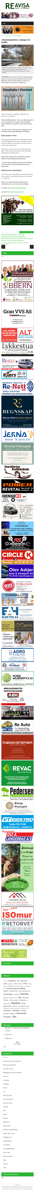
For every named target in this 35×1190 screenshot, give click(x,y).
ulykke (12, 1013)
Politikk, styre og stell (8, 1133)
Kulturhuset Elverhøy (24, 991)
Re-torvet (25, 998)
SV (27, 1008)
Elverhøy (20, 983)
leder (4, 1110)
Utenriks (5, 1163)
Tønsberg (15, 1010)
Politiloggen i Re (7, 1137)
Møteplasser (6, 1122)
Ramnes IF (6, 997)
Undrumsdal (5, 243)
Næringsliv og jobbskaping (10, 1129)
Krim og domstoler (8, 1099)
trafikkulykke (7, 1010)
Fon (25, 983)
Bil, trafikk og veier (26, 232)
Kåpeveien (20, 242)
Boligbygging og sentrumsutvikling (12, 1072)
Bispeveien (24, 981)
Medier (5, 1114)
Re (19, 997)
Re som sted (6, 1152)
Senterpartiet (6, 1008)
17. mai (5, 981)
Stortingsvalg (23, 1008)
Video (4, 1167)
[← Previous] (3, 247)
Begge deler (9, 1038)
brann (5, 983)
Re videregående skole (23, 1006)
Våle (14, 1016)
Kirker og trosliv (7, 1095)
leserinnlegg (7, 994)
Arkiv (4, 1046)
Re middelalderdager (9, 1148)
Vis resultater (17, 1044)
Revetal (26, 242)
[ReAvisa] (17, 9)
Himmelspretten (12, 242)
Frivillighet (6, 1084)
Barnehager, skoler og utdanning (12, 1061)
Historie (5, 1087)
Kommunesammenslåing (16, 988)
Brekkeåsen (10, 983)
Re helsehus (22, 1000)
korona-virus (14, 991)
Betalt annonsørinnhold (9, 1065)
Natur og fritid (7, 1125)
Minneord (5, 1118)
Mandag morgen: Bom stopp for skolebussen (13, 236)
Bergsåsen (12, 981)
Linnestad (16, 994)
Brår (15, 983)
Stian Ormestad (17, 35)
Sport (4, 1160)
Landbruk (5, 1106)
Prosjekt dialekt (7, 1141)
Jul (24, 986)
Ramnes (24, 994)
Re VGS (15, 1006)
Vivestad (7, 1017)
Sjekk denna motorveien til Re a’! (17, 188)
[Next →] (32, 247)
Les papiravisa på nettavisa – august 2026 (12, 234)
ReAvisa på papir (13, 1000)
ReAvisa (5, 1000)
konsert (5, 991)
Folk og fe (6, 1076)
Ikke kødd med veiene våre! (15, 191)
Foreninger (6, 1080)
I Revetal (8, 1030)
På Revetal (8, 1034)
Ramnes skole (13, 997)
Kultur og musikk (7, 1103)
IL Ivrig (10, 986)
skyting (11, 1008)
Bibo (18, 981)
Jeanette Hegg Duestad (18, 986)
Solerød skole (17, 1008)
